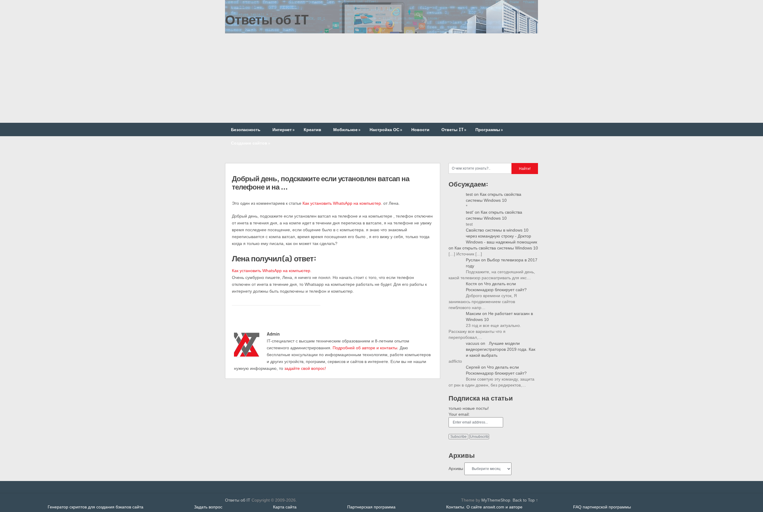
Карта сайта (285, 507)
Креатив (312, 129)
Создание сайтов (250, 142)
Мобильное (346, 129)
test (469, 194)
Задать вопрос (208, 507)
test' (470, 212)
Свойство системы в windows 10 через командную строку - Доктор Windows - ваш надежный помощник (501, 236)
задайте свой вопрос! (305, 368)
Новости (420, 129)
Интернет (283, 129)
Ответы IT (453, 129)
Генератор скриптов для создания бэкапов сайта (95, 507)
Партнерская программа (371, 507)
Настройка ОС (386, 129)
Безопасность (245, 129)
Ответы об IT (266, 19)
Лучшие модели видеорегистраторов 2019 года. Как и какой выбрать (500, 349)
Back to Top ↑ (525, 500)
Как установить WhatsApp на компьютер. (342, 203)
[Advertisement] (381, 78)
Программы (489, 129)
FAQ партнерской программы (602, 507)
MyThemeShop (495, 500)
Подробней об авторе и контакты (365, 347)
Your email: (459, 414)
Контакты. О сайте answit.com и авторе (484, 507)
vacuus (472, 343)
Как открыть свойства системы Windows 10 (496, 248)
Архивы (456, 468)
